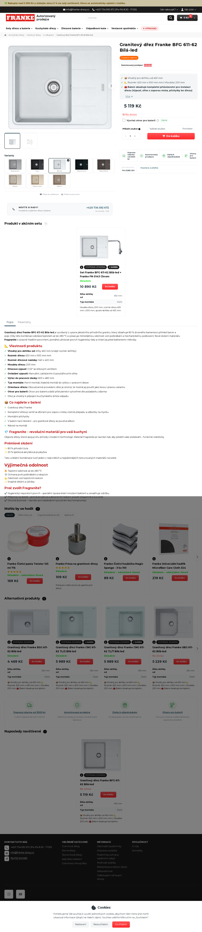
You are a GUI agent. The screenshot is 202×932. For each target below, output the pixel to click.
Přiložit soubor (130, 129)
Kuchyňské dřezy (45, 28)
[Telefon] (6, 847)
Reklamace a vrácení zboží (112, 867)
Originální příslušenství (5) (48, 515)
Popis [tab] (10, 322)
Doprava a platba (149, 168)
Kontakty (137, 850)
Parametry (24, 322)
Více (127, 96)
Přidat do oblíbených (50, 194)
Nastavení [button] (80, 924)
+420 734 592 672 (97, 207)
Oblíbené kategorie (75, 842)
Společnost (140, 842)
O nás (135, 846)
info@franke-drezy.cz (22, 852)
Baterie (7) (69, 515)
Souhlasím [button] (121, 924)
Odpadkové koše (96, 28)
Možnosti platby (106, 862)
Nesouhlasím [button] (100, 924)
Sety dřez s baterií (72, 859)
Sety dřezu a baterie (18, 28)
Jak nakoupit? (168, 9)
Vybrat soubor (157, 128)
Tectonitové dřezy (72, 855)
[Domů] (30, 18)
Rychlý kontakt (19, 858)
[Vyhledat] (171, 18)
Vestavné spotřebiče (123, 28)
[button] (194, 18)
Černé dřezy (68, 850)
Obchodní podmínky (109, 846)
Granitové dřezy (34, 35)
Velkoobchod (104, 871)
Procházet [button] (187, 128)
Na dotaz (131, 114)
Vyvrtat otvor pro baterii (141, 120)
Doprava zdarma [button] (129, 57)
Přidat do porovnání (72, 194)
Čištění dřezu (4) (25, 515)
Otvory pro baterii (193, 156)
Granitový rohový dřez (74, 863)
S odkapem (48, 35)
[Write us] (6, 858)
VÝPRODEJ (150, 28)
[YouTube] (20, 894)
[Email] (6, 853)
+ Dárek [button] (113, 267)
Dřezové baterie (71, 28)
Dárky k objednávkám (173, 156)
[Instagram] (8, 894)
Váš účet (189, 9)
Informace (104, 842)
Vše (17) (9, 515)
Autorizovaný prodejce (151, 156)
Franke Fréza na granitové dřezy (77, 563)
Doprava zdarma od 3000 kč (131, 156)
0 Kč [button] (187, 17)
